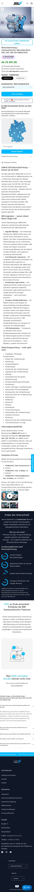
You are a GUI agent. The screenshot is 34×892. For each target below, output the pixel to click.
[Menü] (2, 3)
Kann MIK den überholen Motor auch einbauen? (12, 738)
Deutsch (16, 878)
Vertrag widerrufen (7, 813)
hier (14, 843)
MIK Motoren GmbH (19, 889)
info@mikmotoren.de (14, 836)
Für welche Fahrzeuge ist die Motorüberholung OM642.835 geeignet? (15, 706)
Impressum (5, 794)
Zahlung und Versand (8, 775)
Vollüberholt (20, 78)
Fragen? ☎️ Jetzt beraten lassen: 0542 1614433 (17, 100)
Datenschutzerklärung (8, 801)
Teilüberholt (7, 78)
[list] (9, 496)
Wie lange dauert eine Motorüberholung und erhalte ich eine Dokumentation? (15, 744)
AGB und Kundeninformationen (11, 798)
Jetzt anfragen (17, 94)
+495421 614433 (13, 840)
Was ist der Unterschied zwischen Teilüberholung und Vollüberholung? (13, 728)
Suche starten (17, 151)
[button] (27, 3)
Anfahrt (4, 783)
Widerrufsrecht (6, 805)
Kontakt (4, 779)
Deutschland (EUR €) (16, 866)
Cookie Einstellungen (8, 809)
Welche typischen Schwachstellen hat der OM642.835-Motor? (15, 734)
